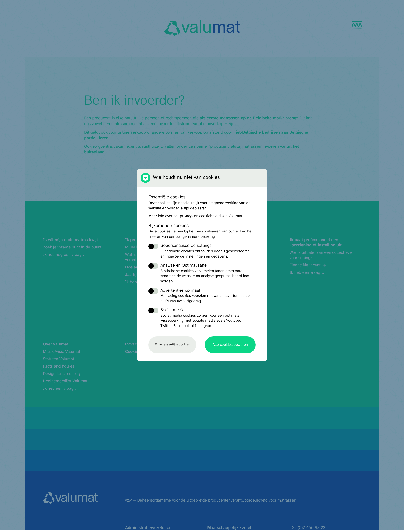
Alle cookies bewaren (230, 345)
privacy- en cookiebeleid (200, 216)
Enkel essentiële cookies (172, 344)
